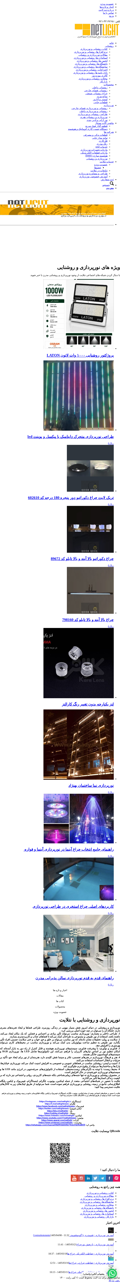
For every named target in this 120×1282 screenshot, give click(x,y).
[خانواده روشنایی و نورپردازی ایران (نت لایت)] (96, 37)
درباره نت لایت (106, 10)
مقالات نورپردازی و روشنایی (99, 1196)
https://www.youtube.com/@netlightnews (56, 1118)
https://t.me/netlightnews (57, 1104)
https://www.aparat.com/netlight (56, 1120)
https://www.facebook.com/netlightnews (55, 1106)
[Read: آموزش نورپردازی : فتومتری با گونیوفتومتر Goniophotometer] (111, 1232)
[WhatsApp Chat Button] (112, 1273)
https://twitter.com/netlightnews (53, 1108)
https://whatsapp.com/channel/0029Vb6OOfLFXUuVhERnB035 (55, 1125)
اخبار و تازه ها (107, 7)
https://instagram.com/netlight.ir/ (55, 1101)
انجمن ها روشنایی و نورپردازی (98, 1210)
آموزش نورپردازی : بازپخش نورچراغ (95, 1244)
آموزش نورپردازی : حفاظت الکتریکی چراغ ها (90, 1253)
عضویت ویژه (107, 4)
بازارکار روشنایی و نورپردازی (99, 1216)
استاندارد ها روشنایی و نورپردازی (97, 1213)
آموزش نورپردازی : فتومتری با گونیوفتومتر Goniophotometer (73, 1235)
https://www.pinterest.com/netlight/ (55, 1122)
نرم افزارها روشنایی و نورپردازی (97, 1199)
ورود (111, 16)
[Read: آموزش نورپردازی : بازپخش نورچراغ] (111, 1241)
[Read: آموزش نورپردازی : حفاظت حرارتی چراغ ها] (111, 1260)
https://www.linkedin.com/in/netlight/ (56, 1115)
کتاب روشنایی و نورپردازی (100, 1193)
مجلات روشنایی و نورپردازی (99, 1204)
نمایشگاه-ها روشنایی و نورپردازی (97, 1202)
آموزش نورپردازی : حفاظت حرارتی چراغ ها (91, 1263)
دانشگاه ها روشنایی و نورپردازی (97, 1207)
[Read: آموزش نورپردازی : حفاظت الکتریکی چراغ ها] (111, 1250)
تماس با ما (108, 13)
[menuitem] (57, 3)
